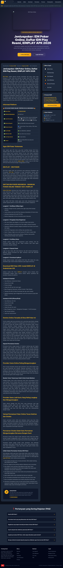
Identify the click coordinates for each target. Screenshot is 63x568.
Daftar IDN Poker (7, 190)
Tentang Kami (50, 1)
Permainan (37, 1)
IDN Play (11, 172)
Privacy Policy (59, 565)
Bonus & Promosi (50, 83)
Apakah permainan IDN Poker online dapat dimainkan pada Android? (24, 534)
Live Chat (48, 87)
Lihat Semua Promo (52, 105)
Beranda (19, 1)
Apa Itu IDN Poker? (12, 514)
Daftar (24, 1)
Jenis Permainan (20, 557)
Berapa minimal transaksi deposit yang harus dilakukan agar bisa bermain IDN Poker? (28, 540)
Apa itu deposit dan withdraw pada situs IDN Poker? (20, 529)
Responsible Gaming (52, 555)
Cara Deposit (49, 76)
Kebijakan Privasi (51, 553)
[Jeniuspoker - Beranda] (7, 2)
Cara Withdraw (49, 80)
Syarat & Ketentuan (52, 551)
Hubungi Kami (58, 1)
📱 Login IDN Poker (38, 54)
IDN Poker (5, 76)
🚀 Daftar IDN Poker (24, 54)
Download (30, 1)
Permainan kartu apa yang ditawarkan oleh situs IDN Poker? (22, 519)
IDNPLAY (20, 271)
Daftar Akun (49, 69)
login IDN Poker (6, 458)
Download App (49, 72)
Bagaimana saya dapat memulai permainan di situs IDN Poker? (23, 524)
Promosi (43, 1)
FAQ (33, 557)
